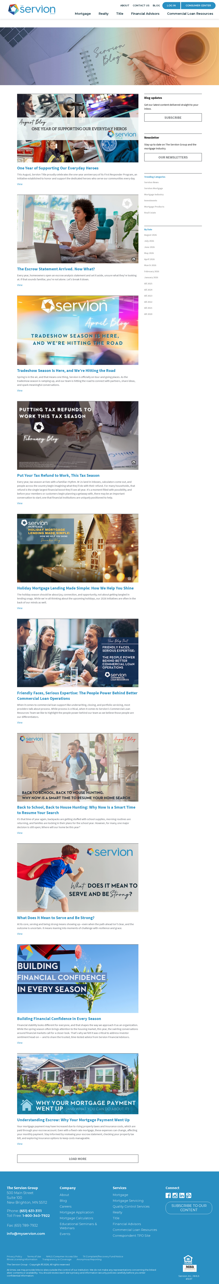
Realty (103, 14)
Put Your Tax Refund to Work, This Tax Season (58, 475)
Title (119, 14)
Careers (66, 1206)
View (19, 184)
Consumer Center (198, 5)
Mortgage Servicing (128, 1201)
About (124, 5)
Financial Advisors (145, 14)
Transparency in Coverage (57, 1259)
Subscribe (173, 117)
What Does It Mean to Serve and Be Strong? (55, 917)
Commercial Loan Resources (190, 14)
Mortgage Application (77, 1212)
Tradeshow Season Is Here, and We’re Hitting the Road (66, 370)
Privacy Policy (14, 1256)
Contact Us (141, 5)
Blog (156, 5)
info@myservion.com (26, 1234)
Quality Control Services (131, 1206)
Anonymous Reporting (89, 1259)
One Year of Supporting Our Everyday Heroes (58, 168)
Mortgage (83, 14)
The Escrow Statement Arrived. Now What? (56, 269)
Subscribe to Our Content (189, 1208)
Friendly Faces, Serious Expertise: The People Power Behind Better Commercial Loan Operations (77, 695)
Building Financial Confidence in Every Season (59, 1018)
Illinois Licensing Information (22, 1259)
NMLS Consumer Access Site (62, 1256)
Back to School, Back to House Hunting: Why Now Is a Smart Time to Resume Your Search (76, 809)
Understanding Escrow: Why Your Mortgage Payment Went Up (73, 1119)
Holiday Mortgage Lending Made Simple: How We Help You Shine (75, 588)
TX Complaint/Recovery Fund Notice (103, 1256)
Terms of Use (34, 1256)
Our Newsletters (173, 157)
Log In (171, 5)
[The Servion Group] (32, 10)
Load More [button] (78, 1159)
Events (65, 1234)
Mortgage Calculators (76, 1218)
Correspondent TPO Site (131, 1236)
